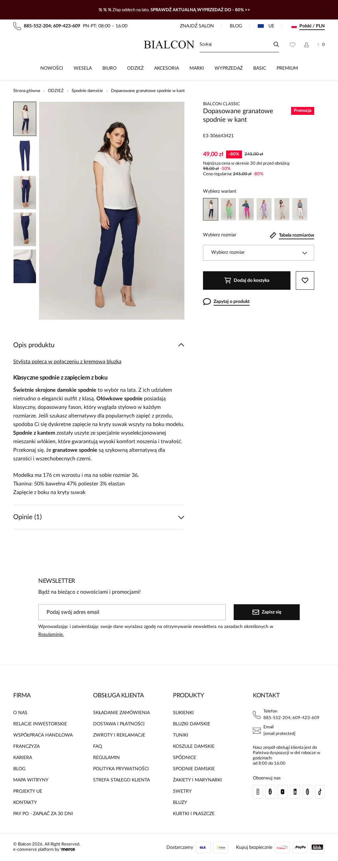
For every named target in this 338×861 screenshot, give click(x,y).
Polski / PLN (312, 26)
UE (271, 26)
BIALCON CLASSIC (221, 104)
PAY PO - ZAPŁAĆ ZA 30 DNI (43, 813)
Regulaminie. (51, 634)
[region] (24, 211)
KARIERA (22, 757)
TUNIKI (180, 735)
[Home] (169, 45)
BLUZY (180, 802)
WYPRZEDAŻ (229, 68)
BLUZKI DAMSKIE (191, 724)
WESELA (83, 68)
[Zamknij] (321, 10)
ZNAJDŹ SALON (197, 26)
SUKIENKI (183, 713)
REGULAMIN (106, 757)
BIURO (109, 68)
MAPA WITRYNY (31, 780)
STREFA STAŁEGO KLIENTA (121, 780)
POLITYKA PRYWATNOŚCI (121, 769)
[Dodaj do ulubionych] (305, 280)
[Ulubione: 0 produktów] (292, 45)
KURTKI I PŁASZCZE (194, 813)
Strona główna (26, 91)
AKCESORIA (166, 68)
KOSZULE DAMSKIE (194, 746)
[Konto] (306, 45)
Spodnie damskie (87, 91)
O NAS (20, 713)
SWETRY (182, 791)
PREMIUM (287, 68)
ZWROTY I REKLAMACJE (119, 735)
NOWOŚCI (51, 68)
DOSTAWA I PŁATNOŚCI (119, 724)
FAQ (97, 746)
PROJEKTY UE (27, 791)
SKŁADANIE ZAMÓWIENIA (121, 713)
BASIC (259, 68)
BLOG (236, 26)
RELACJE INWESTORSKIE (40, 724)
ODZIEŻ (135, 68)
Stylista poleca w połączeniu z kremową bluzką (67, 361)
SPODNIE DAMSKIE (194, 769)
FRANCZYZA (26, 746)
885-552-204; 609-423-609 (291, 718)
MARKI (196, 68)
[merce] (67, 849)
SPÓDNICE (184, 757)
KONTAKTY (25, 802)
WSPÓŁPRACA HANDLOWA (43, 735)
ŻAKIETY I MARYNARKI (197, 780)
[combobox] (258, 253)
